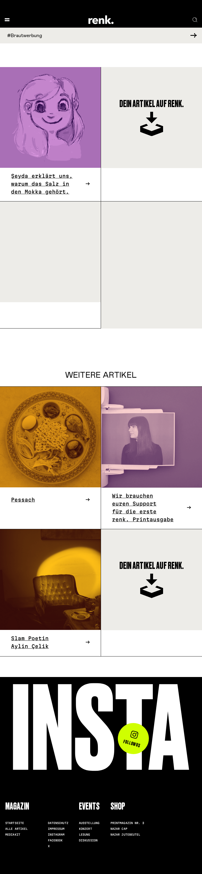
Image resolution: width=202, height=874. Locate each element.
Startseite (14, 823)
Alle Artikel (16, 828)
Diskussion (88, 840)
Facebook (55, 840)
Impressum (56, 828)
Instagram (56, 834)
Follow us (132, 743)
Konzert (85, 828)
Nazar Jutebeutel (125, 834)
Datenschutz (58, 823)
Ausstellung (89, 823)
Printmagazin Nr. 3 (127, 823)
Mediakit (12, 834)
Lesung (84, 834)
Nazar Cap (118, 828)
